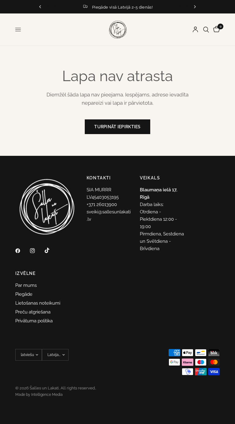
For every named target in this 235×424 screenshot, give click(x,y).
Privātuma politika (34, 321)
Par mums (26, 285)
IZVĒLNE (25, 273)
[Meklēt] (206, 29)
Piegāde (23, 294)
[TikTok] (51, 250)
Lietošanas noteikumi (37, 303)
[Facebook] (22, 250)
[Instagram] (36, 250)
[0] (215, 29)
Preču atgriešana (32, 312)
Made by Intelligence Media (39, 394)
